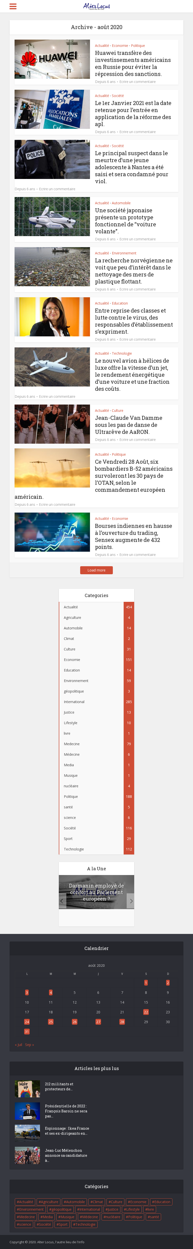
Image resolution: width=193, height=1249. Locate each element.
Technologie (122, 353)
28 (122, 1021)
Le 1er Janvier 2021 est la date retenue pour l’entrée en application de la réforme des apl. (133, 113)
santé (154, 1216)
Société (118, 95)
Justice (113, 1209)
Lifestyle (133, 1209)
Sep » (29, 1044)
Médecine (90, 1216)
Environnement (124, 253)
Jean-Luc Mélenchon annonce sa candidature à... (66, 1155)
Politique (138, 45)
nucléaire (113, 1216)
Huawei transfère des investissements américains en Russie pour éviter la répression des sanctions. (133, 63)
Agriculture (49, 1201)
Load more (96, 570)
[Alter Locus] (96, 5)
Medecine (27, 1216)
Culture (117, 410)
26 (75, 1021)
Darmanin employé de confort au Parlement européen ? (96, 892)
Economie (120, 45)
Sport (63, 1224)
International (89, 1209)
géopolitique (62, 1209)
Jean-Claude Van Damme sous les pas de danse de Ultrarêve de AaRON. (128, 424)
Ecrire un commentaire (137, 81)
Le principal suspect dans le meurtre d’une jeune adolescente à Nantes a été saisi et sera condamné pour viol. (131, 167)
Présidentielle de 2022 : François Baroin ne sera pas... (66, 1111)
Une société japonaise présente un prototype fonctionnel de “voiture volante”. (125, 221)
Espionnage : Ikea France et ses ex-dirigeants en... (67, 1131)
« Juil (18, 1044)
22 (146, 1012)
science (25, 1224)
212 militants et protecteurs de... (59, 1086)
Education (120, 303)
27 (98, 1021)
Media (48, 1216)
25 (51, 1021)
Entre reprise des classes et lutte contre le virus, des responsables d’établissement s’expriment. (134, 321)
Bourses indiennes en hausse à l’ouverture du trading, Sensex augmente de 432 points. (133, 536)
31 (27, 1031)
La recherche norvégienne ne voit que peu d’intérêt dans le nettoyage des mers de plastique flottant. (134, 271)
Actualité (102, 45)
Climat (98, 1201)
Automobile (121, 203)
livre (151, 1209)
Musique (67, 1216)
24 (27, 1021)
